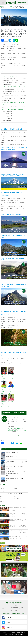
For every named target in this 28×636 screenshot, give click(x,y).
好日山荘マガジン (7, 632)
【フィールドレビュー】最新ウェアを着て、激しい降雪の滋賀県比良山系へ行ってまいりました (16, 473)
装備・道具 (3, 501)
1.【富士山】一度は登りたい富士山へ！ (12, 77)
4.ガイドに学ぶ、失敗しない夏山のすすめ (12, 109)
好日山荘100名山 (18, 493)
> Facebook (8, 617)
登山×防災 (16, 498)
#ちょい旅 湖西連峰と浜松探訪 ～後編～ (17, 431)
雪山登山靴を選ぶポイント (12, 456)
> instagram (8, 627)
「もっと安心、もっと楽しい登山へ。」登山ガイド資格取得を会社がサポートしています (18, 515)
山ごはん (2, 496)
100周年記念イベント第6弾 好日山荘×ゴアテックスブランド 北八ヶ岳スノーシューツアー (18, 532)
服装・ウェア (17, 496)
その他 (16, 488)
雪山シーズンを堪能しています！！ (14, 452)
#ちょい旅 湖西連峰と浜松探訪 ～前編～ (17, 433)
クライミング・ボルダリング (7, 493)
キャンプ (16, 491)
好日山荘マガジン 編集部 (18, 29)
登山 (3, 440)
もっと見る (17, 435)
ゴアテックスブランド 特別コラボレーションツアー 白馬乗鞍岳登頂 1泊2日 (18, 527)
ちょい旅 (2, 491)
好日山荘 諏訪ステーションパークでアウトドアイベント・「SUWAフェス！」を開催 (18, 509)
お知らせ (2, 488)
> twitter (7, 622)
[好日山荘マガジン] (16, 3)
